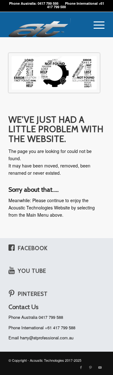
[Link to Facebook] (81, 367)
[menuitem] (96, 24)
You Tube (32, 270)
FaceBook (32, 248)
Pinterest (33, 293)
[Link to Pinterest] (90, 367)
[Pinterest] (11, 293)
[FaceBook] (11, 247)
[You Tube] (11, 270)
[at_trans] (46, 24)
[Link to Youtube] (100, 367)
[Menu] (96, 24)
